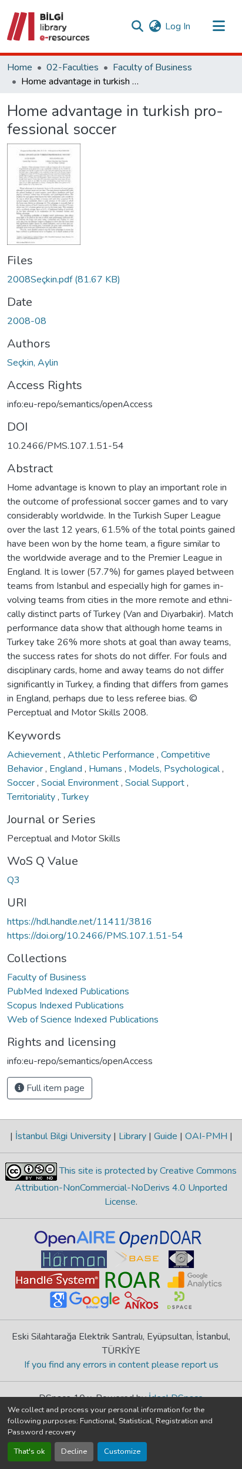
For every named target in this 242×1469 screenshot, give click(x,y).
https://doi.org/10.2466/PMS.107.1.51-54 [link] (95, 935)
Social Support (156, 782)
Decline (74, 1451)
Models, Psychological (175, 768)
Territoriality (32, 796)
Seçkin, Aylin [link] (32, 362)
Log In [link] (177, 26)
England (67, 768)
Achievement (35, 754)
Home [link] (19, 67)
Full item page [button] (54, 1088)
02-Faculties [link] (72, 67)
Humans (107, 768)
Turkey (75, 796)
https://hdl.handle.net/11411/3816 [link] (79, 921)
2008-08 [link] (26, 321)
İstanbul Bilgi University (63, 1136)
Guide (166, 1136)
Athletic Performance (112, 754)
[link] (121, 279)
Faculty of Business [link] (152, 67)
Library (132, 1136)
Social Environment (81, 782)
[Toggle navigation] (218, 26)
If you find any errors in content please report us (121, 1364)
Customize (122, 1451)
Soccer (22, 782)
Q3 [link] (13, 880)
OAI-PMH (206, 1136)
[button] (49, 26)
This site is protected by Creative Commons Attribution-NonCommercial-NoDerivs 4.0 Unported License (126, 1186)
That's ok (29, 1451)
